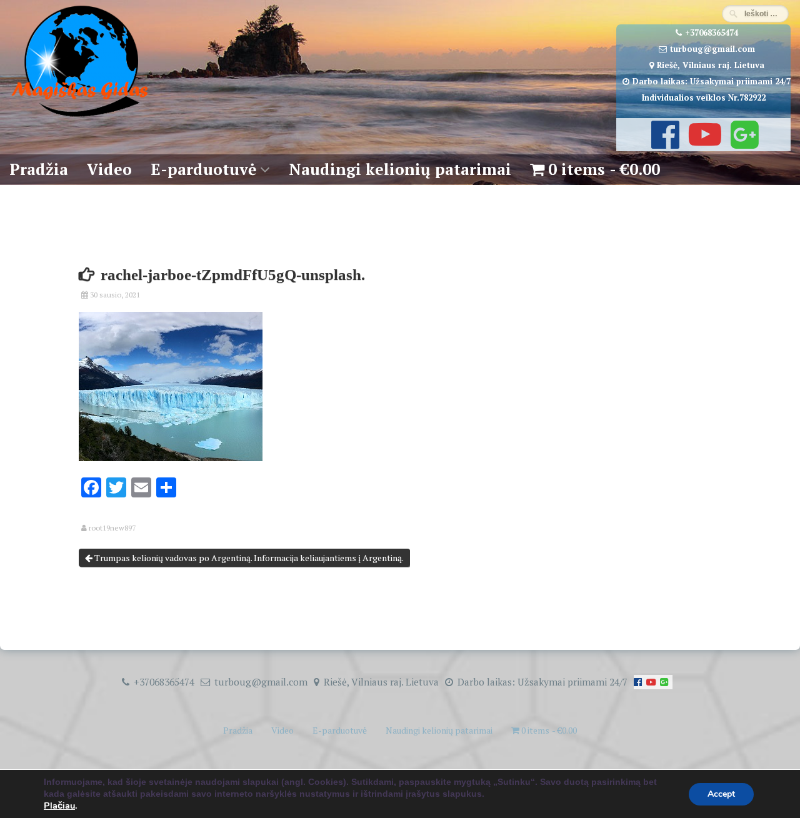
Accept (721, 794)
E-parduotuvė (203, 169)
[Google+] (743, 143)
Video (109, 169)
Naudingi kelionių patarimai (400, 169)
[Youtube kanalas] (703, 143)
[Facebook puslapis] (663, 143)
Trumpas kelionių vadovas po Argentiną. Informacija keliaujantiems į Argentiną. (248, 558)
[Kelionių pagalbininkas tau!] (79, 117)
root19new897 (112, 528)
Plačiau (59, 805)
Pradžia (38, 169)
